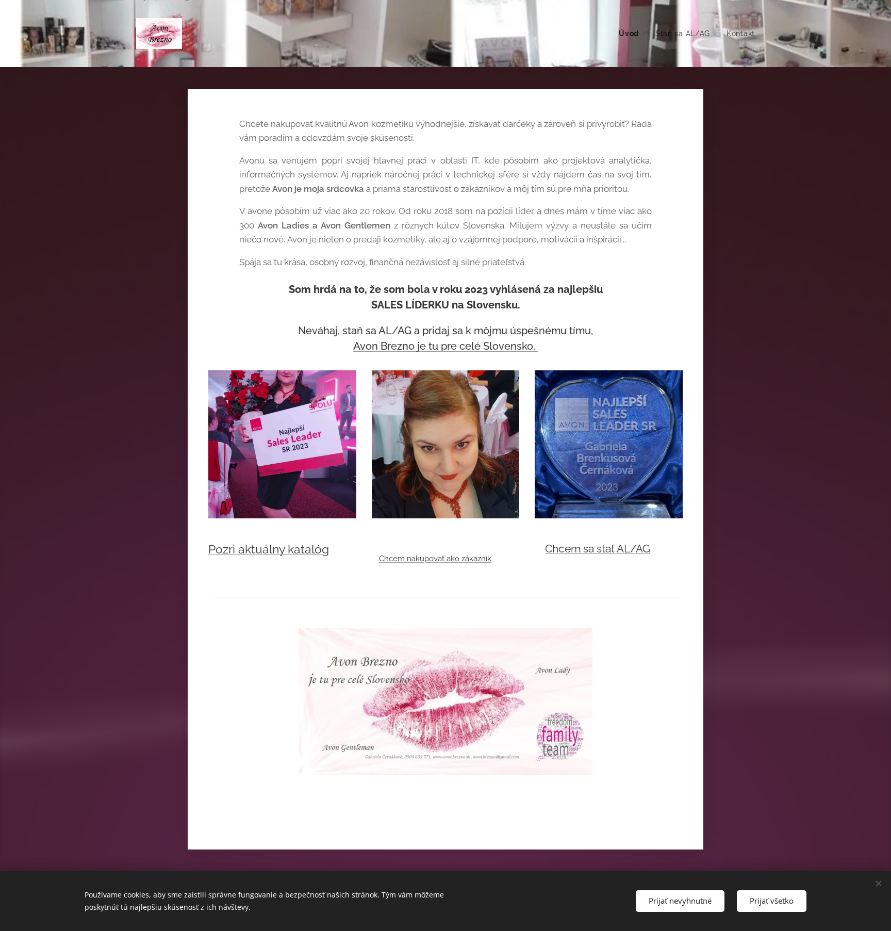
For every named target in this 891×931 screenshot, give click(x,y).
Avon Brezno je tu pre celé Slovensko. (445, 346)
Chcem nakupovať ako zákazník (435, 558)
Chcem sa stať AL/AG (597, 548)
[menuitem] (631, 33)
